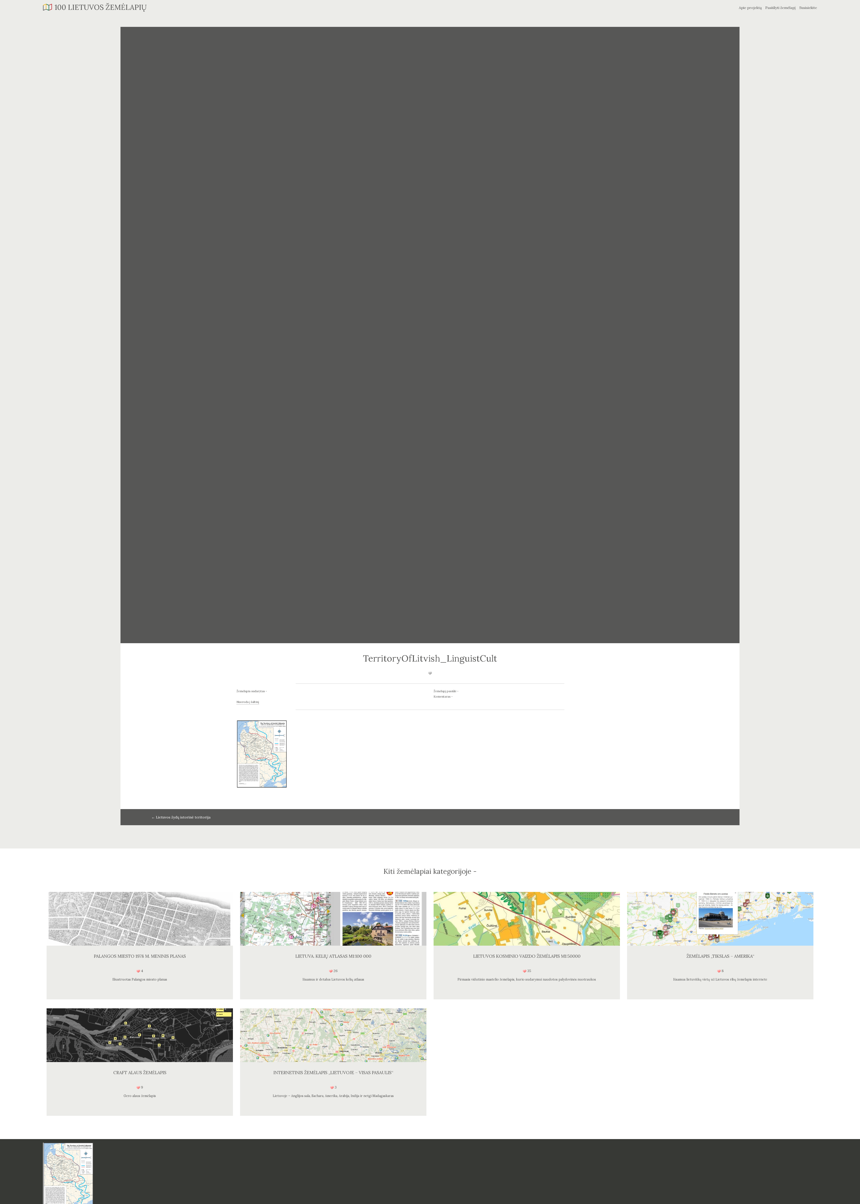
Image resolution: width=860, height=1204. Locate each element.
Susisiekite (808, 7)
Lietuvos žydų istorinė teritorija (181, 817)
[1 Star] (430, 673)
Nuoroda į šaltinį (247, 702)
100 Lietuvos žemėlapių (101, 7)
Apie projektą (750, 7)
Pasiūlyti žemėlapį (780, 7)
